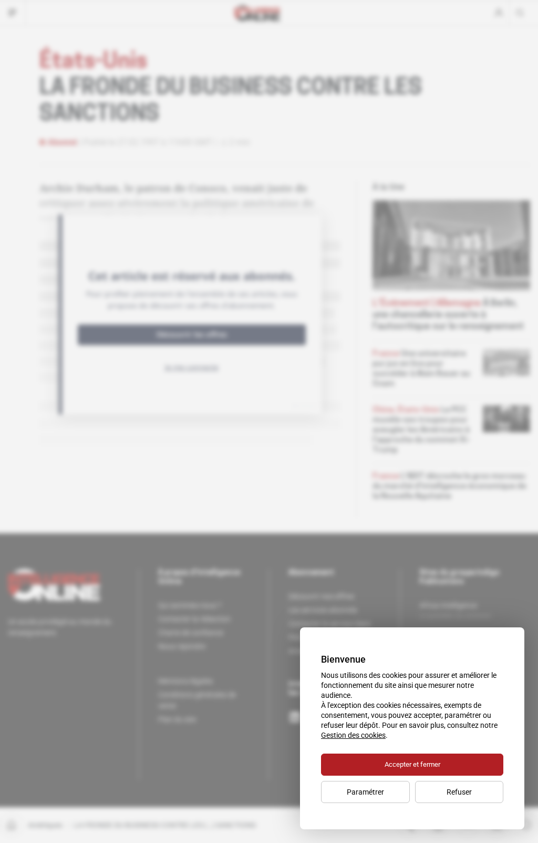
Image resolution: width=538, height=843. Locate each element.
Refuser (459, 792)
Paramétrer (365, 792)
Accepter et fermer (412, 764)
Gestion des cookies (353, 735)
